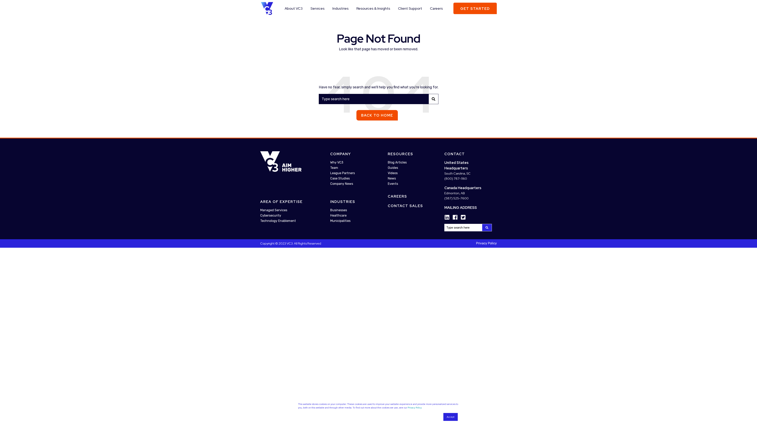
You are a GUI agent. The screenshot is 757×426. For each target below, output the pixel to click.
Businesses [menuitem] (338, 210)
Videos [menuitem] (393, 173)
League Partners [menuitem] (342, 173)
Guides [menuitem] (393, 168)
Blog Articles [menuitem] (397, 162)
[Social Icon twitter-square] (462, 217)
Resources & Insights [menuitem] (373, 8)
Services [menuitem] (317, 8)
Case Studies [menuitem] (340, 178)
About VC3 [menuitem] (294, 8)
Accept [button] (450, 417)
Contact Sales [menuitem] (405, 206)
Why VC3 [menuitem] (336, 162)
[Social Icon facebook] (454, 217)
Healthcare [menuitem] (338, 215)
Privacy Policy (414, 407)
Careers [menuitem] (436, 8)
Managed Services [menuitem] (273, 210)
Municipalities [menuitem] (340, 221)
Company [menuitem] (340, 154)
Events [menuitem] (393, 184)
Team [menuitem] (334, 168)
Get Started (475, 8)
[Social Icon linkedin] (447, 217)
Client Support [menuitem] (410, 8)
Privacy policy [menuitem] (486, 243)
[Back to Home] (267, 8)
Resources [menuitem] (400, 154)
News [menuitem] (392, 178)
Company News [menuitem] (341, 184)
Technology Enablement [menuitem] (278, 221)
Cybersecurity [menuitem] (270, 216)
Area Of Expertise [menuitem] (281, 202)
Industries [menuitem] (340, 8)
